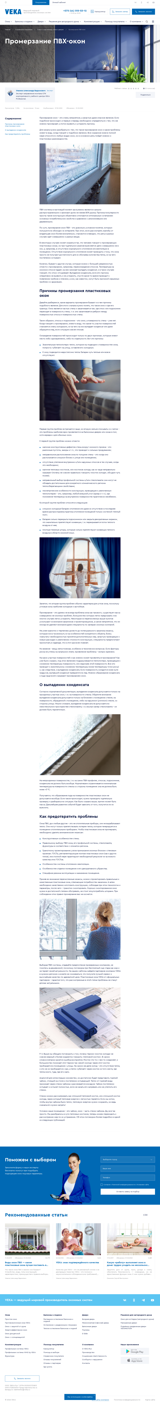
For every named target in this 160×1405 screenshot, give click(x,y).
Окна (7, 22)
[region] (19, 129)
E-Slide (85, 1334)
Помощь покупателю (115, 22)
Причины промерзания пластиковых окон (14, 125)
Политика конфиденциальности (127, 1400)
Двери (41, 22)
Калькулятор (100, 12)
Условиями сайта (143, 1184)
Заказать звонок (145, 12)
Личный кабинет (59, 2)
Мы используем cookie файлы (80, 1397)
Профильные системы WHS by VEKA (20, 1352)
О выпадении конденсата (15, 130)
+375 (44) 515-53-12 (75, 11)
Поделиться (145, 95)
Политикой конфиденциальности (123, 1184)
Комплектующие (92, 22)
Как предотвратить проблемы (17, 134)
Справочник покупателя (23, 29)
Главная (7, 29)
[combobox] (103, 1160)
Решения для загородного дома (64, 22)
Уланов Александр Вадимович (31, 91)
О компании (135, 22)
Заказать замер (121, 12)
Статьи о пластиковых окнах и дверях (50, 29)
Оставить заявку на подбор (127, 1192)
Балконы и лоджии (23, 22)
